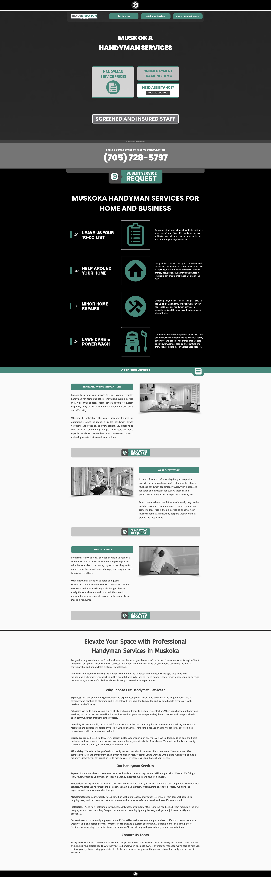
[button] (188, 16)
